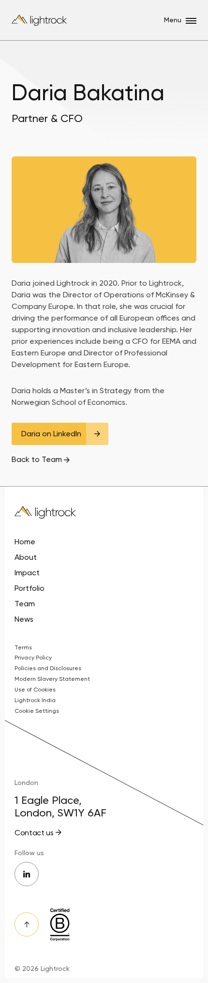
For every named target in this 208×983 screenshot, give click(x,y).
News (24, 619)
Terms (23, 647)
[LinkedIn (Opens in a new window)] (27, 874)
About (26, 557)
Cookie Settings (37, 710)
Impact (27, 572)
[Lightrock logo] (40, 20)
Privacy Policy (33, 657)
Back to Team (37, 459)
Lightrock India (35, 700)
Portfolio (30, 588)
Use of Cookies (35, 689)
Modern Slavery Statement (52, 679)
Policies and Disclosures (48, 668)
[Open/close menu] (191, 20)
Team (25, 603)
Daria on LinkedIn (51, 433)
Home (25, 541)
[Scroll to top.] (27, 924)
